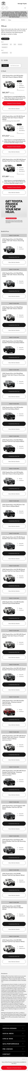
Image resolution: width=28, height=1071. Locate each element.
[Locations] (6, 7)
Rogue (20, 44)
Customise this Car (14, 257)
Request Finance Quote (14, 103)
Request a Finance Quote (14, 1068)
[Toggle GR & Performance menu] (22, 1043)
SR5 (15, 44)
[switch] (11, 65)
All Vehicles (5, 38)
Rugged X (4, 47)
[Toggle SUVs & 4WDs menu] (22, 1033)
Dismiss (23, 1059)
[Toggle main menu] (25, 7)
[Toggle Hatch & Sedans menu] (22, 1028)
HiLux (6, 20)
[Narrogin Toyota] (3, 3)
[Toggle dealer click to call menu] (2, 7)
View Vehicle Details (14, 108)
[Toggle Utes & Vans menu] (22, 1038)
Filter (6, 60)
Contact (6, 1054)
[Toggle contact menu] (22, 1048)
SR (10, 44)
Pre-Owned (8, 1049)
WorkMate (5, 44)
